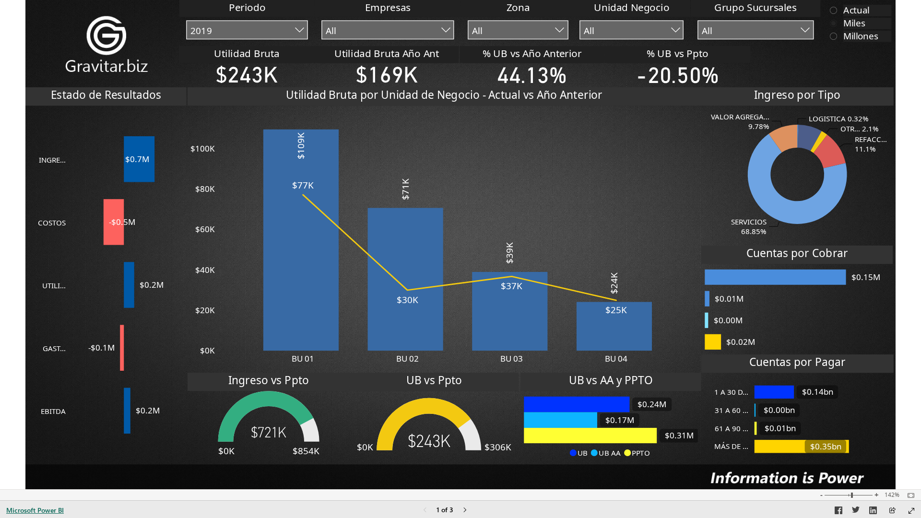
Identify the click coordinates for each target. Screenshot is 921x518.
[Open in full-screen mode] (911, 510)
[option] (139, 159)
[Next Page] (465, 510)
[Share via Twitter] (856, 512)
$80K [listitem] (205, 188)
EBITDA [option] (53, 411)
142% (892, 495)
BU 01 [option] (303, 358)
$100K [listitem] (202, 148)
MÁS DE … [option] (731, 446)
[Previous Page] (425, 510)
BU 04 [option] (616, 358)
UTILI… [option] (54, 285)
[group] (247, 23)
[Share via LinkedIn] (873, 512)
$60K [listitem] (205, 229)
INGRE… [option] (52, 160)
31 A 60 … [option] (731, 410)
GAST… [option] (54, 348)
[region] (460, 244)
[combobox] (247, 30)
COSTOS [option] (52, 222)
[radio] (858, 9)
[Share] (892, 511)
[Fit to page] (908, 495)
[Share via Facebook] (838, 512)
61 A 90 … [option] (731, 428)
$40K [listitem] (205, 269)
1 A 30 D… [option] (731, 392)
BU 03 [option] (512, 358)
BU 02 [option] (407, 358)
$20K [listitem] (205, 310)
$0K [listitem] (207, 350)
